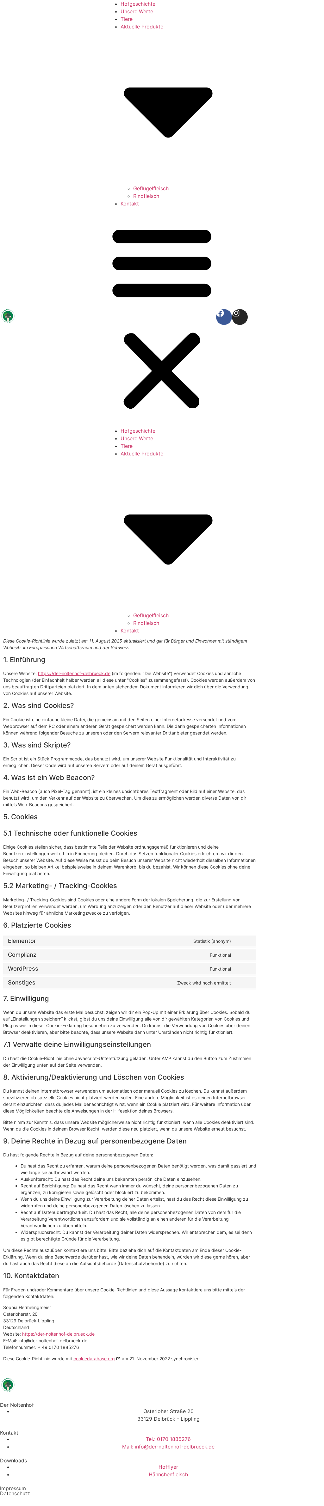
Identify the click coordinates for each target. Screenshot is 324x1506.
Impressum (13, 1488)
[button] (162, 317)
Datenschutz (15, 1493)
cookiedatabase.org (94, 1358)
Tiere (127, 19)
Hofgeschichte (138, 4)
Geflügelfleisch (151, 188)
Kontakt (130, 203)
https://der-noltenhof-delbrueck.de (74, 673)
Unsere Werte (137, 11)
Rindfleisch (146, 196)
